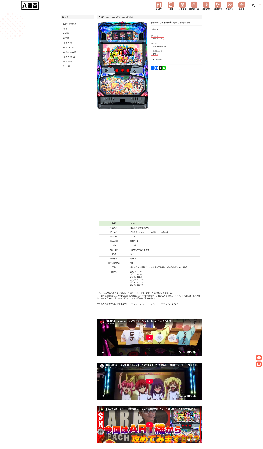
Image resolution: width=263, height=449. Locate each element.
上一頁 (67, 66)
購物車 (242, 9)
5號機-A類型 (68, 62)
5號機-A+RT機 (69, 57)
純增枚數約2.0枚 (159, 46)
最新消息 (206, 9)
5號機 (65, 29)
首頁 (102, 17)
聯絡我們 (218, 9)
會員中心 (230, 9)
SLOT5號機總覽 (69, 24)
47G (154, 54)
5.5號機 (66, 33)
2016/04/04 (157, 39)
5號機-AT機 (67, 43)
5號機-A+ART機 (69, 52)
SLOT (159, 9)
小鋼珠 (171, 9)
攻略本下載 (194, 9)
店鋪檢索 (182, 9)
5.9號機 (66, 38)
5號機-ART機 (68, 47)
